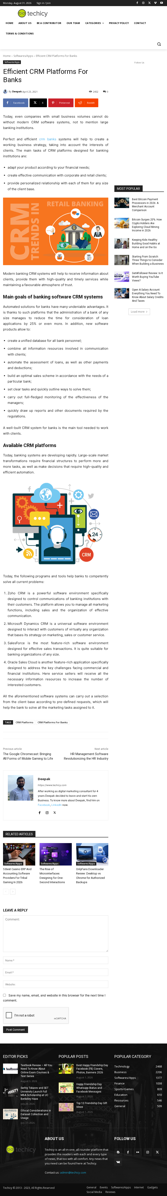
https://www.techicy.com (52, 785)
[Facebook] (137, 3)
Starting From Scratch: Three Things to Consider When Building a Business (148, 260)
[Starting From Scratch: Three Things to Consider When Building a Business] (121, 260)
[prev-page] (5, 891)
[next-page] (12, 891)
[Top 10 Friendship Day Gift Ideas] (66, 1106)
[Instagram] (143, 3)
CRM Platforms (24, 722)
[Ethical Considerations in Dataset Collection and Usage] (10, 1114)
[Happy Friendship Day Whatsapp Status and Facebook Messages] (66, 1087)
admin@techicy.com (73, 1172)
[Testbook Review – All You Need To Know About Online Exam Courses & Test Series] (10, 1069)
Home (7, 56)
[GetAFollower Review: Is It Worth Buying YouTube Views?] (121, 276)
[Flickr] (138, 1152)
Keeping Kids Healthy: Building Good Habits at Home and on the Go (146, 243)
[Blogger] (118, 1152)
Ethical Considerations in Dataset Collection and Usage (36, 1114)
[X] (149, 3)
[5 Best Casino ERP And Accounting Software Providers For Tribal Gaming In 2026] (19, 854)
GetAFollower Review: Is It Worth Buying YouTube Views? (147, 277)
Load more (138, 311)
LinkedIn (56, 804)
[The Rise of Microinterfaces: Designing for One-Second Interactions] (56, 854)
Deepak (17, 91)
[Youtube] (161, 3)
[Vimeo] (155, 3)
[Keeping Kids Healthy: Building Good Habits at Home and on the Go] (121, 243)
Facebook (44, 804)
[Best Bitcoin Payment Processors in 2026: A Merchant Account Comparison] (121, 203)
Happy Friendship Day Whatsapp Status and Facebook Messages (89, 1088)
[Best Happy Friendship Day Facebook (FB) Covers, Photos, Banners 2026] (66, 1069)
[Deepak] (6, 91)
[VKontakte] (118, 1162)
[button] (159, 44)
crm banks (47, 139)
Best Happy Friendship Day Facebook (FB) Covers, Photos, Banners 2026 (92, 1069)
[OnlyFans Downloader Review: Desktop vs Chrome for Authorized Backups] (92, 854)
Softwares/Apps (23, 56)
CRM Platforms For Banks (53, 722)
